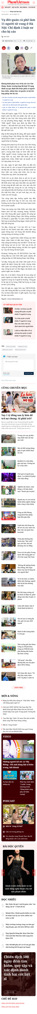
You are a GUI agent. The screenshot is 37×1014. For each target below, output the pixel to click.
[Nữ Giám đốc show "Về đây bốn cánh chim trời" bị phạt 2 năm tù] (8, 676)
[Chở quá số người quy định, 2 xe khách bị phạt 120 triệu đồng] (8, 477)
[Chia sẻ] (22, 48)
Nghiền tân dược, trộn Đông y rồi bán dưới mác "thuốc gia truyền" (26, 489)
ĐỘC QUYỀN (15, 7)
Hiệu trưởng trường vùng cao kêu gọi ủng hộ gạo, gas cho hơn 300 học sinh (20, 925)
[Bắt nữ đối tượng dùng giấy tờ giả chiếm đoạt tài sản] (8, 451)
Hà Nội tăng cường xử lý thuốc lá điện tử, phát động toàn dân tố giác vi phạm (26, 595)
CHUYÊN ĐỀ (31, 7)
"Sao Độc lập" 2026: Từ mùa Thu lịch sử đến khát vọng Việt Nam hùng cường (19, 719)
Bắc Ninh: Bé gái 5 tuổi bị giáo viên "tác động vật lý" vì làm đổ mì (20, 905)
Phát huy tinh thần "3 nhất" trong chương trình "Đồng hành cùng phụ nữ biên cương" (27, 788)
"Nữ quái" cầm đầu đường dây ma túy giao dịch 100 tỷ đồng (26, 662)
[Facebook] (8, 48)
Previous (3, 872)
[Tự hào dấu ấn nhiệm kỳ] (10, 775)
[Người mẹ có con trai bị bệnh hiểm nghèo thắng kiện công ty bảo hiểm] (8, 502)
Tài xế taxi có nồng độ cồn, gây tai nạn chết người (26, 621)
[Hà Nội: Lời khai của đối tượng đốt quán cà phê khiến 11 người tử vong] (8, 311)
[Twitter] (17, 48)
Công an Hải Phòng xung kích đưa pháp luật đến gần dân (25, 514)
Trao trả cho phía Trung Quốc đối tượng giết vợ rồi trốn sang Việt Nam (26, 554)
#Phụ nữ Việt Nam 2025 (10, 1007)
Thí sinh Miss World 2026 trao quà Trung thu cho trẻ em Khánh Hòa (18, 730)
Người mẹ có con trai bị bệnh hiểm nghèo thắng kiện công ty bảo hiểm (26, 502)
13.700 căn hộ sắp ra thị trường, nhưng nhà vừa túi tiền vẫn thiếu (18, 889)
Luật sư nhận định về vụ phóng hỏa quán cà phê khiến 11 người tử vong (19, 108)
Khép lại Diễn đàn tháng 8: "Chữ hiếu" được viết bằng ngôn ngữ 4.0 (19, 701)
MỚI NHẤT (8, 7)
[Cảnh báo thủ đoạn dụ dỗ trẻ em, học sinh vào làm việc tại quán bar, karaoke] (8, 528)
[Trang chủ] (2, 7)
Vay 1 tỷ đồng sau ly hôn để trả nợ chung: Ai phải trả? (17, 417)
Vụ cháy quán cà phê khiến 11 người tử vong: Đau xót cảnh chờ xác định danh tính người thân (19, 104)
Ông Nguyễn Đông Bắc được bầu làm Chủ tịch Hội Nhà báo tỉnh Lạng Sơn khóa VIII (19, 935)
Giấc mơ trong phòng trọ (15, 832)
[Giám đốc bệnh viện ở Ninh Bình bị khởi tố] (8, 609)
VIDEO (7, 736)
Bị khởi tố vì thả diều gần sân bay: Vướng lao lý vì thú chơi (26, 463)
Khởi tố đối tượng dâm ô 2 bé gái (26, 632)
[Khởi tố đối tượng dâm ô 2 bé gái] (8, 634)
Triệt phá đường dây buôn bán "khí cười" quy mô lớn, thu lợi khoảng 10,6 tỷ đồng (25, 542)
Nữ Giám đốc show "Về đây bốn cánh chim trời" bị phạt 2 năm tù (26, 675)
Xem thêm (18, 688)
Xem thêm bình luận (8, 380)
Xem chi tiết (10, 992)
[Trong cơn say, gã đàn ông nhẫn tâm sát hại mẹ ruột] (8, 438)
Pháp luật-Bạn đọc (16, 11)
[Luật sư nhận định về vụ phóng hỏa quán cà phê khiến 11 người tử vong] (8, 332)
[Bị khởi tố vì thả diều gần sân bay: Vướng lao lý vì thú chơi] (8, 464)
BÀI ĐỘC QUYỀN (13, 846)
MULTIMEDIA (23, 7)
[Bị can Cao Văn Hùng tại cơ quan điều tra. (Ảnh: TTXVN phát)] (18, 63)
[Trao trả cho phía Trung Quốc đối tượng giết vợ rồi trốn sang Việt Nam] (8, 555)
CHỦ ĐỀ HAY (9, 998)
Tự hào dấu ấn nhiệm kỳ (8, 783)
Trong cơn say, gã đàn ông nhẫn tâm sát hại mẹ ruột (26, 437)
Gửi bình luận (29, 373)
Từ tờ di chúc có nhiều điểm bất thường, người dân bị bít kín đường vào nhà (26, 582)
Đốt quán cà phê (7, 349)
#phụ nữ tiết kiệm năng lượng (12, 1003)
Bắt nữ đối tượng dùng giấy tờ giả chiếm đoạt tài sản (26, 450)
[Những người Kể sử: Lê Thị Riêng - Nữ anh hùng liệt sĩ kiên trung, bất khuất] (18, 750)
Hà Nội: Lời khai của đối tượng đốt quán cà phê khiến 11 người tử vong (19, 99)
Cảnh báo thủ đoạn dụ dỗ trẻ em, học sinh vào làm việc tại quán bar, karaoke (26, 528)
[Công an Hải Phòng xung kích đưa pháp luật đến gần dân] (8, 515)
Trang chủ (4, 11)
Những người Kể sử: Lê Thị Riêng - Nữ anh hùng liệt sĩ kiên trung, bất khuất (18, 764)
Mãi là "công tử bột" (10, 725)
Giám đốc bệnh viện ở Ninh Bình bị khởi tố (26, 607)
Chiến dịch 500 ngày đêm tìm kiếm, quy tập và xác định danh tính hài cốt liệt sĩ (18, 968)
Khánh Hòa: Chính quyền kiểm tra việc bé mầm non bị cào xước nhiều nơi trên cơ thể (20, 915)
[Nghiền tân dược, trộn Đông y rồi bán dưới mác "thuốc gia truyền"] (8, 490)
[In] (26, 48)
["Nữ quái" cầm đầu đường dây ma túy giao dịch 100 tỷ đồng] (8, 663)
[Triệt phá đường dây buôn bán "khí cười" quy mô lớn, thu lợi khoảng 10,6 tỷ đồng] (8, 542)
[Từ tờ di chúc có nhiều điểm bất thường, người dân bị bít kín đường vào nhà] (8, 582)
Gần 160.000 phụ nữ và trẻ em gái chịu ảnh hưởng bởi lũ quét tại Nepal (20, 946)
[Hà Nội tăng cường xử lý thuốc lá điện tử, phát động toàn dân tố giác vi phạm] (8, 595)
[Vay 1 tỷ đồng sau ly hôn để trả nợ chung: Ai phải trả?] (18, 402)
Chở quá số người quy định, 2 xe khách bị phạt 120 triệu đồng (27, 476)
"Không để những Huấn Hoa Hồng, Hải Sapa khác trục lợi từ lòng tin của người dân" (26, 568)
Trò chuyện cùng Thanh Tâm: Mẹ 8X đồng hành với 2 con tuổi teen (19, 837)
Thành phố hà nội (20, 349)
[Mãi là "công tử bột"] (18, 814)
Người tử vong (23, 346)
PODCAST (9, 800)
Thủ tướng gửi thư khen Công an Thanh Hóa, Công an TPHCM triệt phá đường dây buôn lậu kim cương (27, 649)
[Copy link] (31, 48)
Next (34, 872)
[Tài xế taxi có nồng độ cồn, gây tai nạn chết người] (8, 621)
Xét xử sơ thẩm (11, 346)
